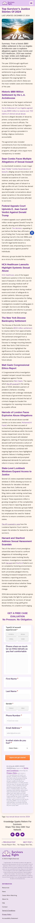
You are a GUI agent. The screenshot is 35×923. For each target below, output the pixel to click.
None (23, 639)
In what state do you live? (16, 741)
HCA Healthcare (8, 275)
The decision (17, 228)
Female (11, 708)
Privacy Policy (12, 773)
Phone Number (14, 715)
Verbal (11, 639)
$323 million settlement (23, 328)
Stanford (19, 563)
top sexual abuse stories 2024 (18, 817)
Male (22, 708)
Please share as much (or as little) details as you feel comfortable (17, 649)
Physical (11, 634)
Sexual (23, 634)
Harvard (9, 563)
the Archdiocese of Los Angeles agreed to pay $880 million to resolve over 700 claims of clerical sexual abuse (17, 111)
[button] (31, 3)
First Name (12, 679)
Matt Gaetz (18, 381)
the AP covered (13, 384)
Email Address (14, 728)
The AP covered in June (11, 524)
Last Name (12, 691)
